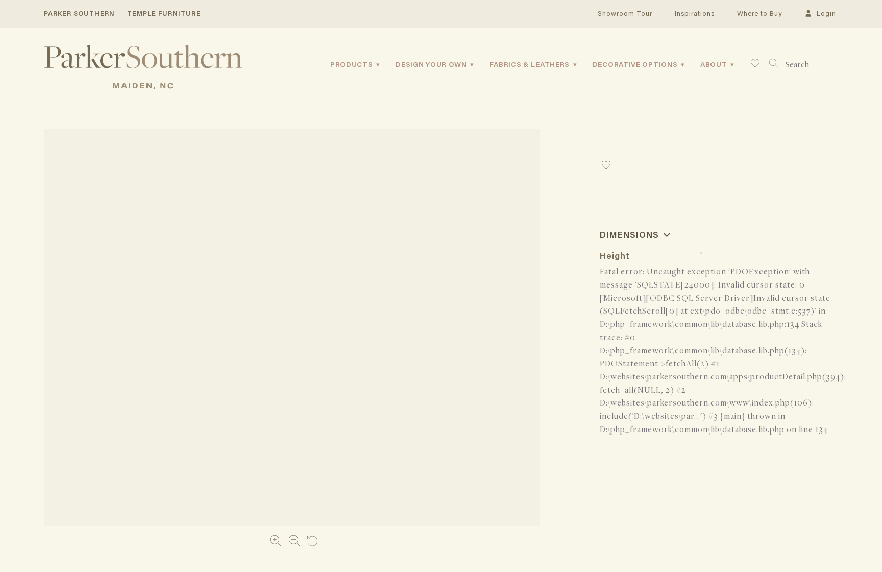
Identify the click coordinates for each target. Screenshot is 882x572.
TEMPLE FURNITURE (164, 14)
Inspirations (695, 14)
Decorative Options (635, 65)
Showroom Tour (625, 14)
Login (824, 14)
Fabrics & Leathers (529, 65)
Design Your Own (431, 65)
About (713, 65)
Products (351, 65)
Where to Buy (759, 14)
